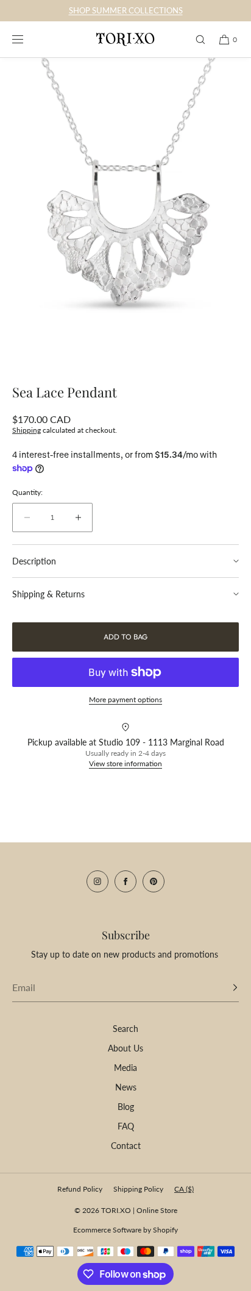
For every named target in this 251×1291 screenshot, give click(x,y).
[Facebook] (125, 881)
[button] (195, 39)
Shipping (26, 430)
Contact (126, 1145)
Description (34, 561)
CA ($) (184, 1188)
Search (125, 1028)
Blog (126, 1106)
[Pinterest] (153, 881)
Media (125, 1067)
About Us (125, 1048)
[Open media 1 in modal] (125, 215)
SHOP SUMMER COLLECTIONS (126, 10)
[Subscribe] (223, 987)
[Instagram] (97, 881)
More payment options (125, 699)
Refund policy (79, 1188)
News (125, 1087)
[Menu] (26, 39)
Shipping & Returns (48, 594)
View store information (125, 763)
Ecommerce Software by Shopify (125, 1229)
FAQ (126, 1126)
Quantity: (27, 492)
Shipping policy (138, 1188)
